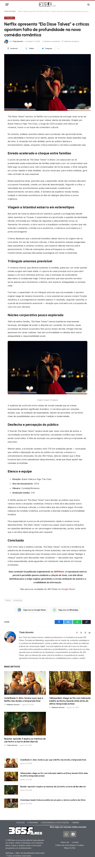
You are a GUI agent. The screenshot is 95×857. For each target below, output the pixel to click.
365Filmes (59, 571)
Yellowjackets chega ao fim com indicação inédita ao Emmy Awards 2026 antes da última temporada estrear (70, 701)
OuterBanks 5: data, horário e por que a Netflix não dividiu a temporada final (23, 699)
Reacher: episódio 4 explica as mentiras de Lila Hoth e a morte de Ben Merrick (25, 740)
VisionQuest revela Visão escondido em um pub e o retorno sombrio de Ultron (52, 800)
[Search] (88, 4)
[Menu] (7, 4)
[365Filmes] (47, 4)
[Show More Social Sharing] (58, 48)
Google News (67, 589)
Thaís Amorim (17, 41)
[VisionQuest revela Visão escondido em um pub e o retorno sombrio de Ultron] (11, 803)
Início (20, 11)
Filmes (8, 600)
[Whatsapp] (66, 834)
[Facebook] (73, 834)
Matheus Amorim (13, 705)
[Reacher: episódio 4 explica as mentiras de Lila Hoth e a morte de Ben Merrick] (25, 723)
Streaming (9, 18)
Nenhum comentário (52, 41)
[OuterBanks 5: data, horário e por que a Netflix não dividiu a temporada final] (25, 683)
